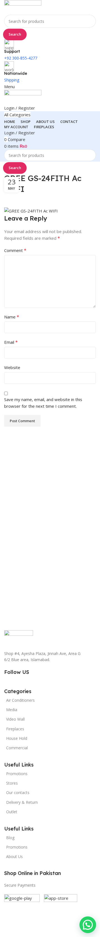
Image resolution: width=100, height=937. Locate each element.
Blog (10, 837)
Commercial (17, 747)
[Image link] (18, 637)
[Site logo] (22, 7)
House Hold (16, 738)
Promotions (17, 847)
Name (11, 317)
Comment (15, 250)
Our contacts (17, 792)
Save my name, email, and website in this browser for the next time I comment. (43, 403)
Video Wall (15, 719)
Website (12, 367)
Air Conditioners (20, 700)
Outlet (11, 811)
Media (11, 709)
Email (11, 342)
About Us (14, 856)
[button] (87, 924)
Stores (12, 783)
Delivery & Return (22, 802)
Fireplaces (15, 728)
